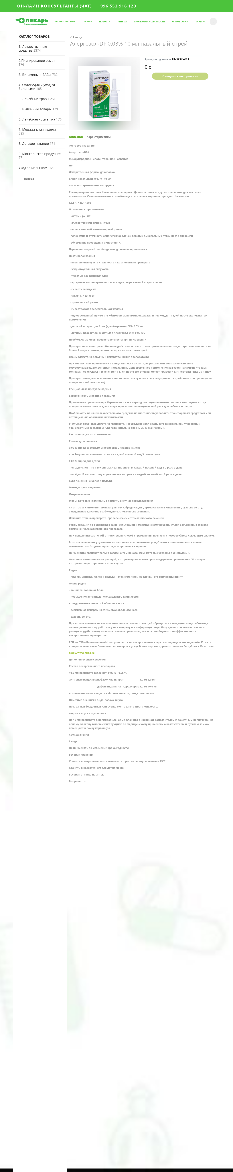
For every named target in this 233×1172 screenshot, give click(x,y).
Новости (104, 21)
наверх (29, 178)
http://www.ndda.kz (81, 652)
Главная (87, 21)
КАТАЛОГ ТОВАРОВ (34, 36)
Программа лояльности (149, 21)
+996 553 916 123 (117, 6)
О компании (180, 21)
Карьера (200, 21)
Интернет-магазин (64, 21)
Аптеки (122, 21)
